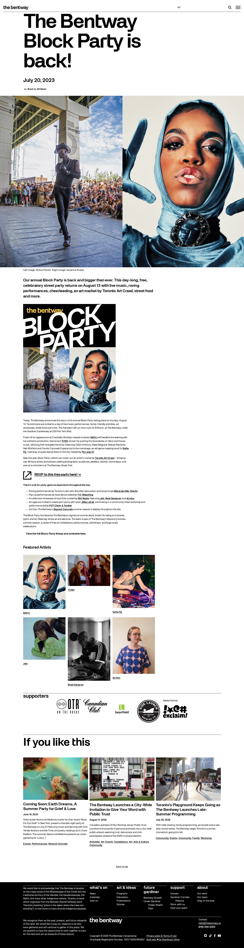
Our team (202, 897)
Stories (121, 905)
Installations (121, 842)
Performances (39, 844)
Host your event (178, 908)
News (93, 894)
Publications (123, 901)
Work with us (177, 905)
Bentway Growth (153, 898)
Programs (122, 894)
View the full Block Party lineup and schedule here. (56, 534)
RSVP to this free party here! (55, 474)
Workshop (206, 838)
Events (27, 844)
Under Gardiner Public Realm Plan (153, 905)
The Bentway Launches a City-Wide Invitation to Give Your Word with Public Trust (121, 809)
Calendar (95, 897)
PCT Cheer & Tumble (60, 506)
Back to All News (37, 89)
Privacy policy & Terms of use (161, 936)
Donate (174, 894)
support (177, 888)
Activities (95, 842)
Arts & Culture (141, 842)
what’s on (98, 888)
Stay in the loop (205, 901)
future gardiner (151, 890)
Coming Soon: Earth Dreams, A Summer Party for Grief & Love (50, 807)
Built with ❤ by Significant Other (163, 940)
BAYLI (26, 613)
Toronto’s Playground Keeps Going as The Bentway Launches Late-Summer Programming (188, 809)
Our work (202, 894)
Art (102, 842)
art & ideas (126, 888)
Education (122, 897)
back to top (122, 867)
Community (96, 845)
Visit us (94, 901)
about (202, 888)
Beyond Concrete (57, 844)
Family (196, 838)
